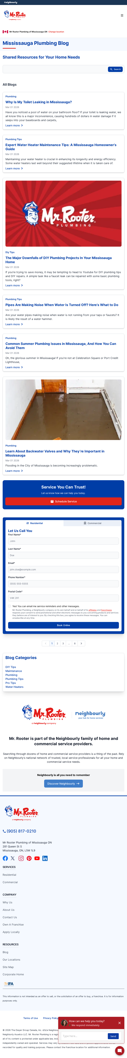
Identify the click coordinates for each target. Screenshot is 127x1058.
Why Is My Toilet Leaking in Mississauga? (38, 102)
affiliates (93, 610)
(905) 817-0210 (21, 831)
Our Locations (11, 959)
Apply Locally (11, 932)
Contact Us (10, 917)
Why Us (7, 902)
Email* (11, 563)
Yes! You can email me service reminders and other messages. (46, 606)
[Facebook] (5, 858)
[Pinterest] (29, 858)
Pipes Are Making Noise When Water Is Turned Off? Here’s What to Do (61, 305)
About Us (8, 909)
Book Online (63, 625)
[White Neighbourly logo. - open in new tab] (11, 2)
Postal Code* (15, 591)
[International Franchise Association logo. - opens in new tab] (9, 984)
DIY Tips (10, 667)
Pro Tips (10, 682)
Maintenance (13, 671)
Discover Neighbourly (61, 783)
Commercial (94, 523)
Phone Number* (16, 577)
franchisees (106, 610)
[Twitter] (13, 858)
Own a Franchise (13, 924)
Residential (36, 523)
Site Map (8, 967)
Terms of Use (30, 1018)
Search (117, 69)
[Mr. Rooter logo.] (44, 715)
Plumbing (10, 96)
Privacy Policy (50, 1018)
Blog (5, 952)
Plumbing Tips (13, 139)
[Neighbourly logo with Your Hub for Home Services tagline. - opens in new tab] (91, 715)
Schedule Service (66, 501)
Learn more (12, 125)
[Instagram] (21, 858)
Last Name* (14, 548)
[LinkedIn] (45, 858)
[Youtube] (37, 858)
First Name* (14, 534)
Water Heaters (14, 686)
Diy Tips (10, 252)
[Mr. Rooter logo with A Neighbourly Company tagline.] (63, 813)
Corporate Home (13, 974)
